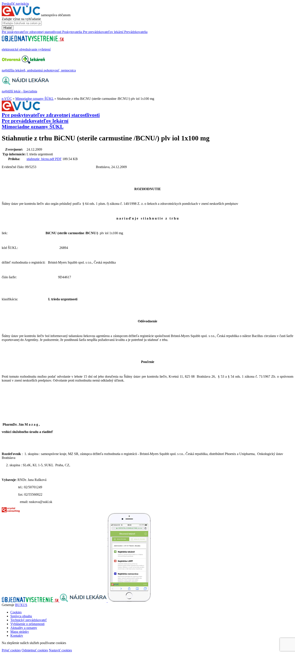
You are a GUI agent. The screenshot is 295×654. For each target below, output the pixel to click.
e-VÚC (7, 98)
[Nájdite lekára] (83, 601)
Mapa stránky (19, 631)
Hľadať (7, 27)
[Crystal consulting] (11, 511)
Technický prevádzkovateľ (28, 620)
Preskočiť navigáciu (15, 3)
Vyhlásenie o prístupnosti (27, 624)
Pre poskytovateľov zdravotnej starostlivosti (51, 115)
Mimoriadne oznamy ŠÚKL (34, 98)
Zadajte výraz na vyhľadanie (21, 19)
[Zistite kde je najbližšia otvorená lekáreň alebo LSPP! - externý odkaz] (129, 601)
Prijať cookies (11, 650)
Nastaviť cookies (60, 650)
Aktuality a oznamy (23, 628)
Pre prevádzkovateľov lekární (35, 121)
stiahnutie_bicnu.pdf (41, 159)
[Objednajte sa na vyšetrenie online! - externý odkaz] (30, 601)
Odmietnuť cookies (35, 650)
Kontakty (16, 635)
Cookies (16, 612)
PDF (58, 159)
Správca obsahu (21, 616)
